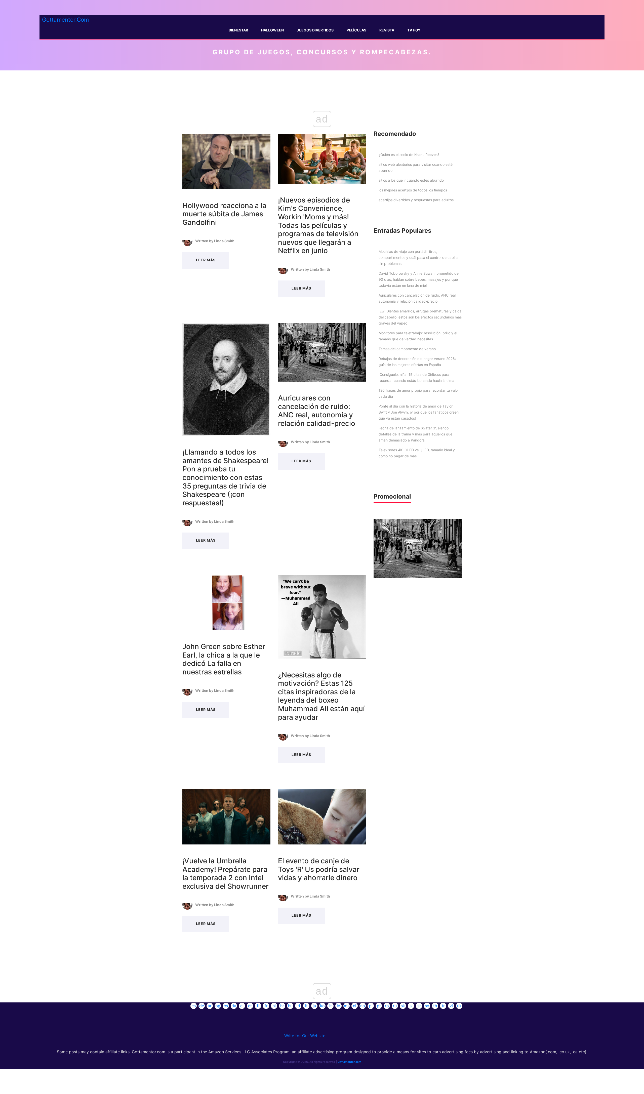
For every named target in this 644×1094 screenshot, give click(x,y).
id (298, 1005)
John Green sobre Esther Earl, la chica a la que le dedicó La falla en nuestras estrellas (223, 659)
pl (371, 1005)
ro (387, 1005)
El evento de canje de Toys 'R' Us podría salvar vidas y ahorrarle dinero (318, 869)
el (242, 1005)
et (250, 1005)
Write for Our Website (304, 1035)
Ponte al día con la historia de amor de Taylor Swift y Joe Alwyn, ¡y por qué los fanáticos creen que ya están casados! (419, 412)
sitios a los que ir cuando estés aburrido (411, 180)
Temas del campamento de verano (407, 349)
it (306, 1005)
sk (403, 1005)
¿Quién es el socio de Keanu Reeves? (409, 154)
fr (266, 1005)
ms (346, 1005)
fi (258, 1005)
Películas (356, 30)
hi (274, 1005)
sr (419, 1005)
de (201, 1005)
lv (338, 1005)
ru (395, 1005)
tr (443, 1005)
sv (427, 1005)
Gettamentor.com (349, 1062)
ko (322, 1005)
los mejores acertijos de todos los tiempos (413, 190)
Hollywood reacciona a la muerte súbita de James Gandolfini (224, 214)
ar (210, 1005)
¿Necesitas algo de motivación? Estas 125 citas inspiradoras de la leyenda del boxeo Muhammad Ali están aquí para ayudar (321, 696)
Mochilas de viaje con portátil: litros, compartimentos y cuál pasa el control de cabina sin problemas (419, 257)
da (233, 1005)
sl (411, 1005)
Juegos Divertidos (315, 30)
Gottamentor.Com (65, 19)
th (435, 1005)
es (193, 1005)
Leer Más (206, 260)
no (362, 1005)
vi (451, 1005)
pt (379, 1005)
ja (314, 1005)
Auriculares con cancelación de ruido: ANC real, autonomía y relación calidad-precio (316, 411)
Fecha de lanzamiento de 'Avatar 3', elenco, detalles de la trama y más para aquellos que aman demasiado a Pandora (415, 434)
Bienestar (238, 30)
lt (330, 1005)
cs (226, 1005)
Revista (386, 30)
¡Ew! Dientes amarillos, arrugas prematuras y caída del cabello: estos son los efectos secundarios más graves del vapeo (420, 317)
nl (354, 1005)
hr (282, 1005)
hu (290, 1005)
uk (459, 1005)
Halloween (272, 30)
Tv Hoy (413, 30)
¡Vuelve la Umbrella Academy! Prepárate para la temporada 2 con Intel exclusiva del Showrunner (225, 873)
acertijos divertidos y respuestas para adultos (416, 200)
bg (217, 1005)
